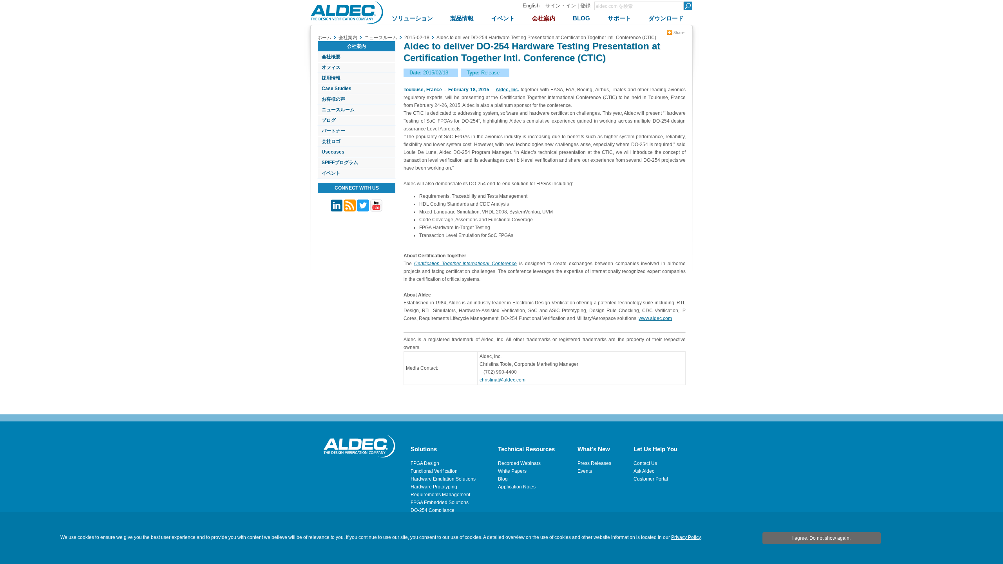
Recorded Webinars (519, 463)
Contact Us (645, 463)
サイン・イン (560, 6)
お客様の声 (333, 99)
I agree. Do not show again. (821, 538)
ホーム (324, 37)
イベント (331, 173)
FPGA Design (425, 463)
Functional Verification (434, 471)
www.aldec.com (655, 318)
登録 (585, 6)
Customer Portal (651, 479)
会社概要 (331, 57)
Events (585, 471)
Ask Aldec (644, 471)
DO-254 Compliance (432, 510)
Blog (503, 479)
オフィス (331, 67)
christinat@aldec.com (502, 380)
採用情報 (331, 78)
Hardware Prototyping (434, 487)
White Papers (512, 471)
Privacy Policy (686, 537)
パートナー (333, 131)
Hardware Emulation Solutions (443, 479)
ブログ (329, 120)
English (531, 6)
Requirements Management (440, 494)
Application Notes (517, 487)
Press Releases (594, 463)
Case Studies (336, 88)
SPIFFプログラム (340, 162)
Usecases (333, 152)
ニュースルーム (338, 109)
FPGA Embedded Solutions (440, 502)
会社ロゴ (331, 141)
